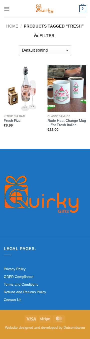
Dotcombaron (74, 327)
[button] (7, 9)
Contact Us (12, 300)
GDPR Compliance (19, 277)
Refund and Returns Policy (25, 292)
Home (12, 26)
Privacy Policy (15, 269)
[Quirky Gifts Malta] (45, 9)
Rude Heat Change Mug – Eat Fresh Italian (67, 123)
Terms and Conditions (21, 284)
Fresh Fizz (12, 121)
